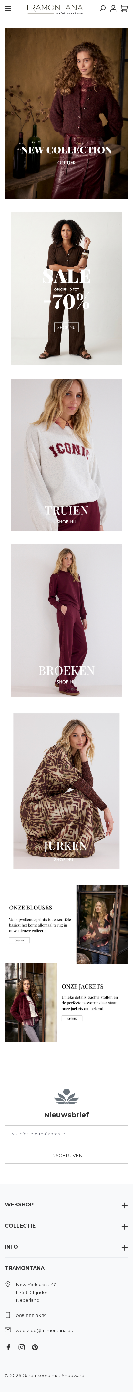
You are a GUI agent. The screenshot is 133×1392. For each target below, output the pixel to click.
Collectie (20, 1226)
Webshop (19, 1205)
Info (11, 1247)
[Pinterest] (37, 1346)
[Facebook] (11, 1346)
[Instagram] (24, 1346)
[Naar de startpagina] (54, 8)
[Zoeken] (102, 8)
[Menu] (8, 8)
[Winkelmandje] (123, 8)
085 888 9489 (31, 1315)
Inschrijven (66, 1155)
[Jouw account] (113, 8)
